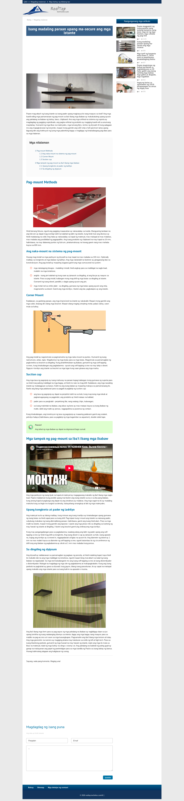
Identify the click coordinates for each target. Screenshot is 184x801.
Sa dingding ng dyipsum (50, 169)
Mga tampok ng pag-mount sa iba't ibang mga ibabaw (57, 163)
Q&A (25, 2)
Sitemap (40, 787)
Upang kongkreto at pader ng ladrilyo (55, 166)
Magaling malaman (38, 2)
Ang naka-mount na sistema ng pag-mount (57, 154)
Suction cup (45, 159)
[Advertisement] (69, 53)
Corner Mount (46, 157)
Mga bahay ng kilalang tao (59, 2)
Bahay (31, 787)
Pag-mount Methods (44, 151)
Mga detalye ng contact (58, 787)
